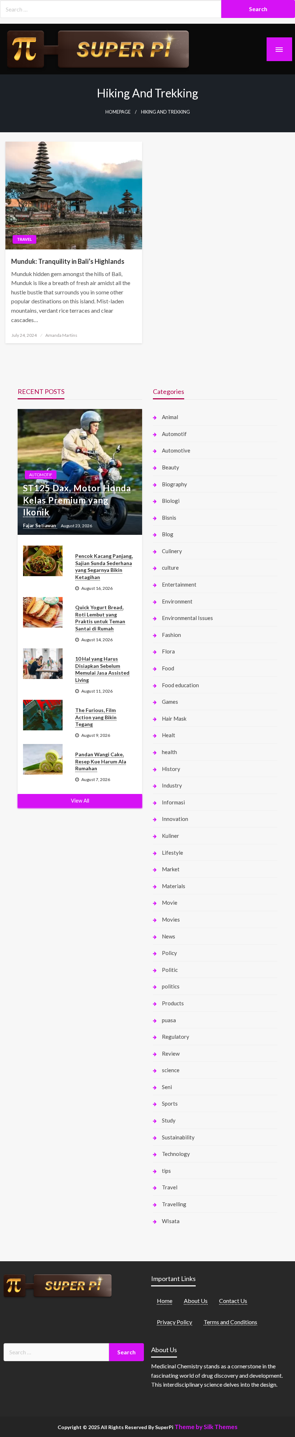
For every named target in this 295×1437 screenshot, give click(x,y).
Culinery (172, 551)
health (169, 752)
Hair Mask (174, 718)
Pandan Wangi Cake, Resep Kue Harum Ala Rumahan (100, 761)
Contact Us (233, 1300)
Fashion (171, 635)
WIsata (171, 1221)
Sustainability (178, 1137)
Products (173, 1003)
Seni (167, 1087)
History (171, 769)
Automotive (176, 450)
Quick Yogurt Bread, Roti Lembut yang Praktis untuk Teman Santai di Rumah (100, 618)
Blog (167, 534)
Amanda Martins (61, 335)
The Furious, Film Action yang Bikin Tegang (96, 717)
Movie (169, 902)
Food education (180, 685)
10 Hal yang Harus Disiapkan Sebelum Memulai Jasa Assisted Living (102, 669)
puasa (169, 1020)
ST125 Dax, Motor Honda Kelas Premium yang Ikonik (77, 500)
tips (166, 1170)
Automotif (40, 474)
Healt (168, 735)
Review (171, 1053)
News (168, 936)
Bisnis (169, 517)
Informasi (173, 802)
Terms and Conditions (230, 1321)
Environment (177, 601)
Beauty (170, 467)
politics (171, 986)
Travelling (174, 1204)
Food (168, 668)
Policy (169, 953)
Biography (174, 484)
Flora (168, 651)
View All (80, 801)
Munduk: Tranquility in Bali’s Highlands (67, 261)
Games (170, 701)
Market (171, 869)
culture (170, 567)
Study (169, 1120)
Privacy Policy (174, 1321)
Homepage (118, 112)
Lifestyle (172, 852)
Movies (171, 919)
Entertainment (179, 584)
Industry (172, 785)
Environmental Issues (187, 618)
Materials (173, 886)
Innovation (175, 819)
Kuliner (170, 835)
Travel (24, 239)
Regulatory (175, 1036)
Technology (176, 1154)
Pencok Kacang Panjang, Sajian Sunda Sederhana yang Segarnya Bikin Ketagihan (104, 566)
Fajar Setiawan (40, 525)
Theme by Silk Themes (205, 1427)
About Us (196, 1300)
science (171, 1070)
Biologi (171, 500)
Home (164, 1300)
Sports (170, 1103)
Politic (170, 970)
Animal (170, 417)
